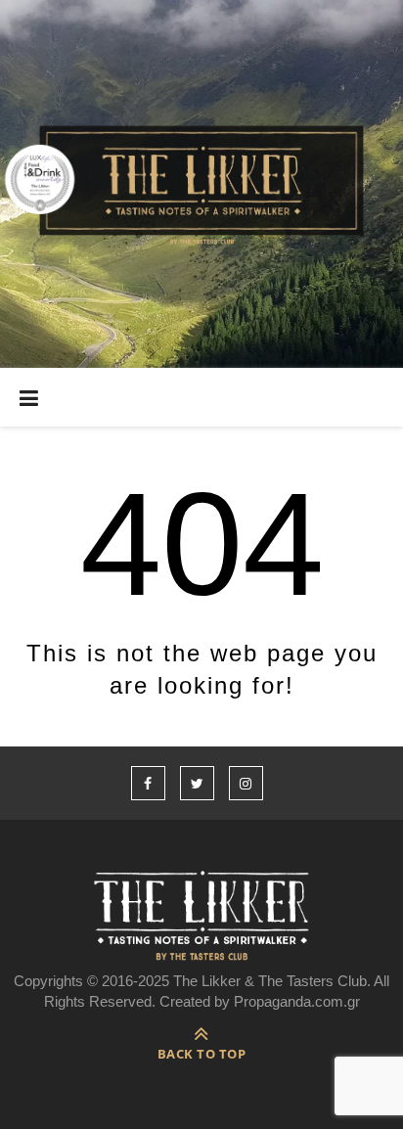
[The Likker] (201, 184)
